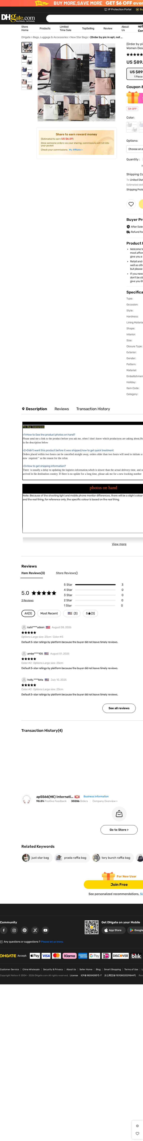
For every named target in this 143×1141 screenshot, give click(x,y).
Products (45, 28)
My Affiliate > (75, 149)
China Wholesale (31, 969)
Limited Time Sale (65, 28)
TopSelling (88, 28)
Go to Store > (119, 829)
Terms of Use (131, 969)
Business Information (96, 796)
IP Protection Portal (119, 9)
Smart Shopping (112, 969)
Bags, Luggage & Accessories (50, 37)
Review (108, 28)
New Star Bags (79, 37)
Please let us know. (52, 941)
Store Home (24, 28)
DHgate (26, 37)
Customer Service (9, 969)
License (74, 975)
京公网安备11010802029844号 (120, 975)
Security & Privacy (53, 969)
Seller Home (86, 969)
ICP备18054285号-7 (91, 975)
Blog (98, 969)
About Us (71, 969)
